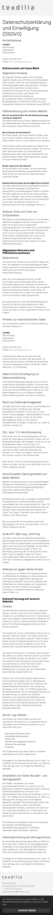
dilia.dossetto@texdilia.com (20, 62)
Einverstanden (27, 910)
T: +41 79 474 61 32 (11, 889)
